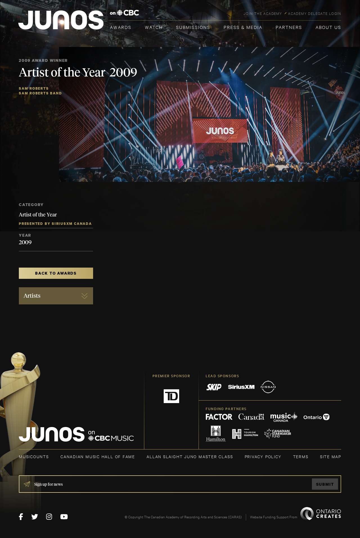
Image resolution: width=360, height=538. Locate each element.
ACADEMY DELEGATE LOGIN (314, 13)
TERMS (301, 456)
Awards (120, 27)
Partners (289, 27)
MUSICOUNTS (34, 456)
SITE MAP (330, 456)
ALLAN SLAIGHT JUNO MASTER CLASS (190, 456)
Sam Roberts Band (40, 93)
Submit (325, 484)
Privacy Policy (263, 456)
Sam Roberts (34, 88)
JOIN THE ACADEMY (263, 13)
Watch (154, 27)
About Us (328, 27)
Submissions (193, 27)
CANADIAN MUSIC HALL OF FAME (97, 456)
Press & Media (243, 27)
